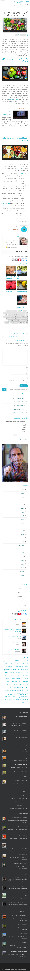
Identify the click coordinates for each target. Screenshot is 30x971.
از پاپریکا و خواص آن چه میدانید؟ (21, 835)
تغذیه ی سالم (20, 669)
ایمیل (26, 373)
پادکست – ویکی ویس (20, 568)
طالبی (8, 203)
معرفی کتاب (22, 549)
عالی (24, 425)
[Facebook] (21, 252)
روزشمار (25, 681)
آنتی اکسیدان (14, 311)
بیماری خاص (20, 663)
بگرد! (4, 389)
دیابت (16, 99)
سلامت (24, 311)
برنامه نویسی (21, 501)
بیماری (23, 664)
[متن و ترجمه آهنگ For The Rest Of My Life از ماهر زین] (24, 630)
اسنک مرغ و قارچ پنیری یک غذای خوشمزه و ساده (18, 398)
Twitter (18, 965)
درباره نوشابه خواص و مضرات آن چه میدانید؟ (19, 817)
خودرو (23, 512)
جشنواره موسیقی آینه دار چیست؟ (7, 113)
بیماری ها (22, 504)
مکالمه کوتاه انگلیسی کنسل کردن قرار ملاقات (19, 723)
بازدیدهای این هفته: (23, 589)
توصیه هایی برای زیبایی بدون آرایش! (20, 863)
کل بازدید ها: (24, 597)
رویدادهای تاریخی (11, 684)
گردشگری (22, 571)
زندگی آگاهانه (10, 969)
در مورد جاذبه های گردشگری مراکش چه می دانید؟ (19, 915)
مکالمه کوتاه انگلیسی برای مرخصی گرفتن (20, 730)
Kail (16, 35)
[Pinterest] (26, 252)
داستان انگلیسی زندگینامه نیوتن (15, 643)
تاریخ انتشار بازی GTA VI (16, 649)
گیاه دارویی (25, 702)
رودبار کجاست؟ (24, 942)
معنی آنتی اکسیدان (15, 322)
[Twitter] (17, 252)
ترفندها (22, 508)
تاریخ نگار (22, 666)
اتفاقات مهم (16, 660)
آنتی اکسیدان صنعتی (21, 315)
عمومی (23, 530)
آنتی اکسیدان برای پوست (20, 313)
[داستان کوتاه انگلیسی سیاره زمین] (24, 637)
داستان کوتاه (20, 678)
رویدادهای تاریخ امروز (22, 684)
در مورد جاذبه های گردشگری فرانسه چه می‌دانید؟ (19, 951)
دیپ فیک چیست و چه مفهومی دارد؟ (20, 405)
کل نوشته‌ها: (24, 601)
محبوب (25, 619)
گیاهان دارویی (21, 579)
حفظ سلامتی (11, 672)
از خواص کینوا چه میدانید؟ (22, 854)
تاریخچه (18, 666)
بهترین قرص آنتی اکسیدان (16, 318)
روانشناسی (22, 519)
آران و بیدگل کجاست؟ (23, 933)
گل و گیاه (22, 575)
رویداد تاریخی (10, 681)
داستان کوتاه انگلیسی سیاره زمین (15, 636)
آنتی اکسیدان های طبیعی (12, 315)
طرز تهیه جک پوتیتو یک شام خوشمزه (20, 412)
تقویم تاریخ (13, 669)
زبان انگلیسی (12, 687)
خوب (24, 427)
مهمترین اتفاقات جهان (18, 693)
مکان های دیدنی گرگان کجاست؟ (22, 924)
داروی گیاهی (13, 675)
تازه (20, 619)
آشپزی (23, 490)
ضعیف (23, 431)
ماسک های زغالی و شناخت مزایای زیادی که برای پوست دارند (18, 844)
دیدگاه (26, 348)
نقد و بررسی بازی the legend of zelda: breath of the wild (18, 894)
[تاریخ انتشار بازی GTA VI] (24, 650)
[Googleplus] (23, 252)
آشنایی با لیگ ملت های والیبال (20, 333)
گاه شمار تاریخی (15, 699)
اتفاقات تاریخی (22, 661)
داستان (8, 675)
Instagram (13, 965)
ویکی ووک (22, 699)
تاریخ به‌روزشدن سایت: (22, 605)
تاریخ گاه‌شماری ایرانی (9, 666)
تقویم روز (18, 672)
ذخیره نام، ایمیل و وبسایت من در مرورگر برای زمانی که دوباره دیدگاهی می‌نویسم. (16, 382)
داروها (23, 516)
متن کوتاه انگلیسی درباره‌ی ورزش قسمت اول (13, 623)
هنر (23, 556)
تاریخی (26, 669)
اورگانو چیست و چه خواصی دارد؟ (21, 826)
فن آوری (22, 534)
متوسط (23, 429)
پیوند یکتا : (7, 322)
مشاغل (23, 542)
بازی (23, 497)
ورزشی (23, 560)
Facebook (24, 965)
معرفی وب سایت (21, 545)
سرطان (11, 99)
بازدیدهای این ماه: (23, 593)
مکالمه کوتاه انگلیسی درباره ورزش (20, 409)
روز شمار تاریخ (19, 681)
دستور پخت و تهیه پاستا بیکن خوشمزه (20, 771)
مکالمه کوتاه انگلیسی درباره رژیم (21, 737)
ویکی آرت (22, 564)
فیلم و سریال (21, 538)
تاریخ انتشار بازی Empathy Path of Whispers (19, 878)
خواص (6, 672)
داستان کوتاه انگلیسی (13, 678)
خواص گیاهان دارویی (22, 675)
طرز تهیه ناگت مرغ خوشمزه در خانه (20, 402)
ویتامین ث (21, 173)
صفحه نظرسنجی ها (23, 439)
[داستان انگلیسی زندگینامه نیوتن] (24, 644)
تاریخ (17, 663)
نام (27, 367)
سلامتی (20, 322)
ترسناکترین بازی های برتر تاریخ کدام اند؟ (20, 887)
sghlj (19, 311)
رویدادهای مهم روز (22, 687)
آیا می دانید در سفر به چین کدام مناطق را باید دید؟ (13, 336)
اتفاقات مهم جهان (7, 660)
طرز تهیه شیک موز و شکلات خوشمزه (21, 780)
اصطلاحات (22, 493)
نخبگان (23, 553)
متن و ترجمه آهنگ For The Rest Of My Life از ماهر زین (13, 630)
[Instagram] (19, 252)
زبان (23, 523)
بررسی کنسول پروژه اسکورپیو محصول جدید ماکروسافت (17, 903)
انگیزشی (26, 663)
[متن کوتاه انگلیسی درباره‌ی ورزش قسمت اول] (24, 624)
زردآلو (3, 203)
